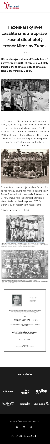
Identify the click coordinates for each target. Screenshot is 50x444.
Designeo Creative (29, 436)
